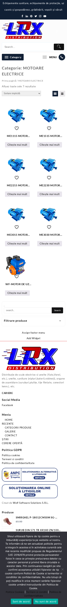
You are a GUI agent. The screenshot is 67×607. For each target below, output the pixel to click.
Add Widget (34, 338)
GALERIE (10, 431)
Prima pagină (9, 80)
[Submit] (59, 47)
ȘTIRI (5, 439)
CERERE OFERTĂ (12, 443)
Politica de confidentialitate (18, 463)
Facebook (7, 405)
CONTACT (10, 435)
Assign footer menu (33, 332)
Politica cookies (11, 455)
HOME (8, 419)
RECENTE (8, 423)
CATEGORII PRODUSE (18, 427)
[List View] (62, 93)
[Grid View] (55, 93)
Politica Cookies (15, 591)
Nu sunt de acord (45, 601)
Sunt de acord (21, 601)
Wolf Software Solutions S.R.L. (31, 502)
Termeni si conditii (12, 459)
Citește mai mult (17, 144)
